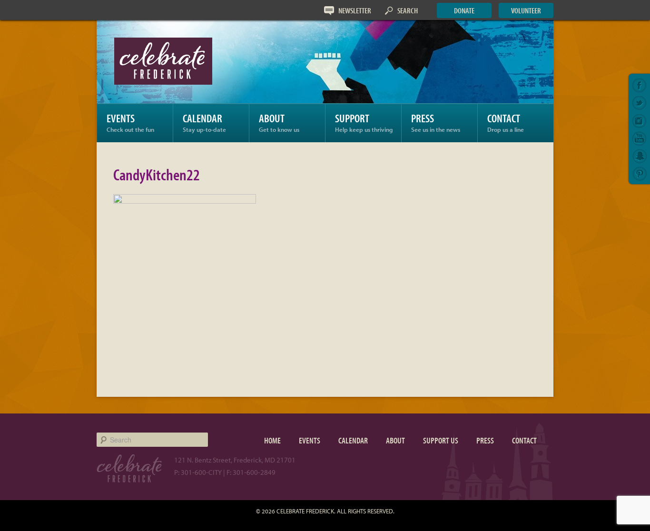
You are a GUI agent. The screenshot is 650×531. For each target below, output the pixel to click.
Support (364, 122)
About (279, 122)
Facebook (639, 86)
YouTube (639, 138)
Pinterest (639, 174)
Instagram (639, 121)
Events (130, 122)
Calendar (204, 122)
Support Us (440, 440)
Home (272, 440)
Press (435, 122)
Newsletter (354, 10)
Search (407, 10)
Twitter (639, 103)
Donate (464, 10)
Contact (505, 122)
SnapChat (639, 156)
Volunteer (526, 10)
